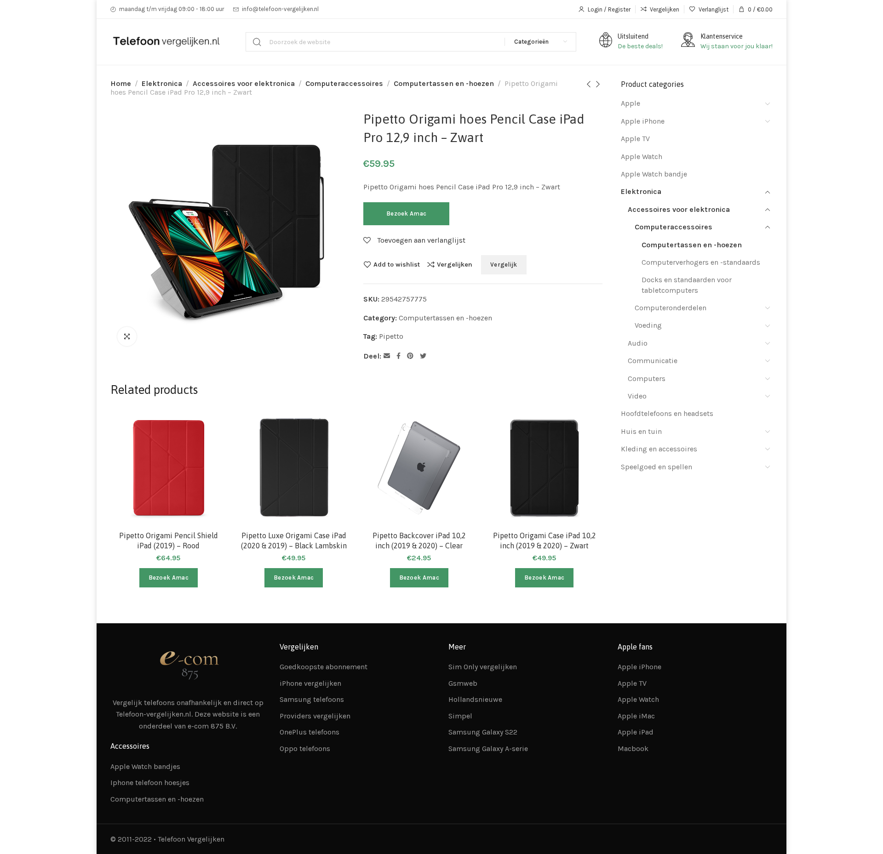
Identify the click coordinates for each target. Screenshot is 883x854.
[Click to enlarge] (127, 336)
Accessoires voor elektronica (244, 83)
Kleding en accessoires (659, 448)
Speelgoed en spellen (656, 466)
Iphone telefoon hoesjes (149, 782)
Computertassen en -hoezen (444, 83)
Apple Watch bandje (654, 174)
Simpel (460, 716)
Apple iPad (636, 732)
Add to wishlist (396, 264)
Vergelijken (454, 264)
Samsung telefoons (312, 699)
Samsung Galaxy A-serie (488, 748)
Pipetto (391, 336)
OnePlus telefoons (309, 732)
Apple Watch (641, 156)
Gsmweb (462, 683)
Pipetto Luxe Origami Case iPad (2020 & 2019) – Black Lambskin (294, 540)
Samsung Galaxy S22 (482, 732)
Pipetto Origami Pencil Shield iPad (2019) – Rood (168, 540)
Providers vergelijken (315, 716)
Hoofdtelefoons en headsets (667, 413)
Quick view (210, 471)
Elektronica (162, 83)
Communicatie (652, 360)
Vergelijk (503, 264)
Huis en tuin (641, 431)
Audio (638, 343)
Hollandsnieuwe (475, 699)
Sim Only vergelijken (482, 666)
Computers (646, 378)
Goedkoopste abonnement (323, 666)
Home (120, 83)
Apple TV (635, 138)
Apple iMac (636, 716)
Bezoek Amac (406, 213)
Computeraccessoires (344, 83)
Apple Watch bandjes (145, 766)
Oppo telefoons (305, 748)
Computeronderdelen (670, 307)
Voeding (648, 325)
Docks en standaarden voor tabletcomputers (687, 284)
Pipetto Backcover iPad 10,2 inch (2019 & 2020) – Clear (419, 540)
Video (637, 396)
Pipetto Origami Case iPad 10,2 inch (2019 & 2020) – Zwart (544, 540)
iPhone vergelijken (310, 683)
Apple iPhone (643, 121)
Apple (630, 103)
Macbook (633, 748)
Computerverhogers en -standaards (701, 262)
